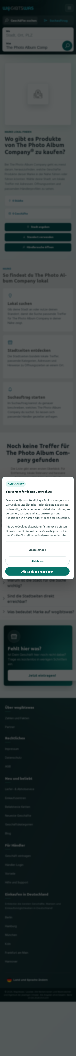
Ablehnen (37, 561)
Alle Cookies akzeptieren (37, 571)
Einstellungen (37, 549)
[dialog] (38, 528)
